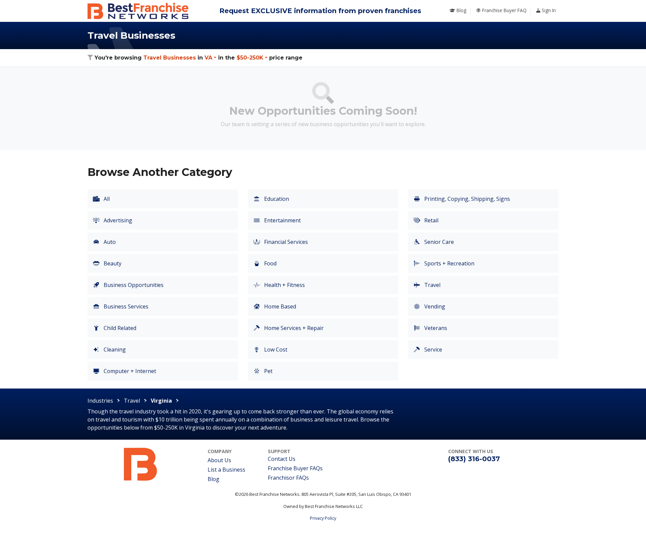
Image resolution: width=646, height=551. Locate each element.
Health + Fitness (284, 285)
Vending (434, 306)
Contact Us (281, 459)
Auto (109, 242)
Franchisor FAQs (288, 477)
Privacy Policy (323, 518)
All (106, 199)
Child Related (119, 328)
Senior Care (438, 242)
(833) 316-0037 (474, 459)
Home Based (279, 306)
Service (432, 349)
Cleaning (114, 349)
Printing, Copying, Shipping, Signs (466, 199)
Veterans (435, 328)
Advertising (117, 220)
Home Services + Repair (293, 328)
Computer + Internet (129, 371)
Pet (268, 371)
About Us (219, 460)
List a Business (226, 469)
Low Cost (275, 349)
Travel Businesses (169, 57)
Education (276, 199)
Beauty (111, 263)
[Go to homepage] (140, 464)
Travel (431, 285)
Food (270, 263)
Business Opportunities (133, 285)
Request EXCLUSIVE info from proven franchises (320, 11)
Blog (213, 479)
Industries (100, 400)
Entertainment (282, 220)
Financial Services (285, 242)
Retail (430, 220)
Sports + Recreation (448, 263)
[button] (210, 57)
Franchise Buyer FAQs (295, 468)
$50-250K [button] (250, 57)
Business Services (125, 306)
